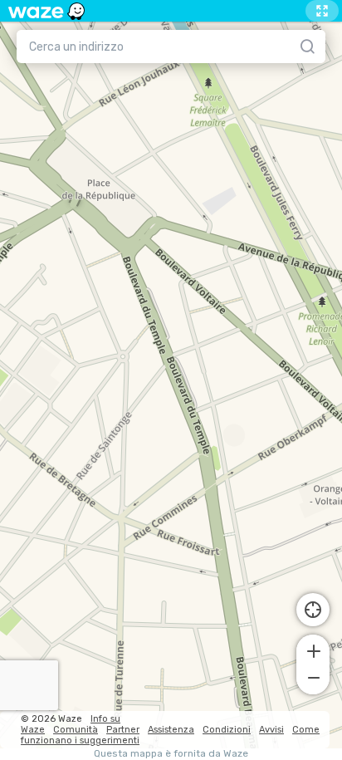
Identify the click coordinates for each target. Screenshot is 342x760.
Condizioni (227, 729)
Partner (122, 729)
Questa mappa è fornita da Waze (171, 753)
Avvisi (271, 729)
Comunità (75, 729)
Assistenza (171, 729)
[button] (313, 649)
